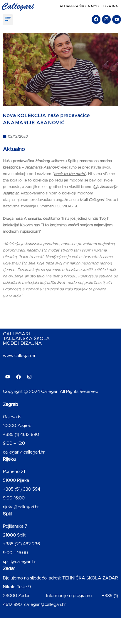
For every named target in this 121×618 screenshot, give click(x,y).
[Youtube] (116, 19)
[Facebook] (96, 19)
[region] (60, 567)
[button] (8, 19)
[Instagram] (106, 19)
